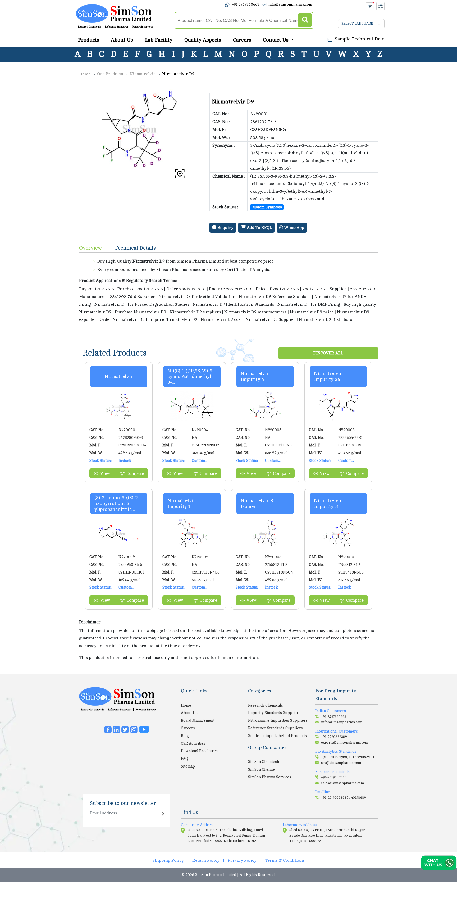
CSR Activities (193, 743)
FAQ (184, 758)
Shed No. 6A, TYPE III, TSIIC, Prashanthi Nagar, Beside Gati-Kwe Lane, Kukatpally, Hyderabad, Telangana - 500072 (327, 835)
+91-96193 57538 (334, 777)
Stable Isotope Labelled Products (277, 736)
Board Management (197, 720)
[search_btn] (305, 20)
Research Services (142, 27)
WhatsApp (293, 227)
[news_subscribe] (162, 814)
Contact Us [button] (276, 40)
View (105, 473)
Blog (185, 736)
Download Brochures (199, 751)
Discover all (328, 353)
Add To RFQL (259, 227)
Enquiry (225, 227)
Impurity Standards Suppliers (274, 713)
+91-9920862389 (334, 737)
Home (84, 74)
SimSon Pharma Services (269, 777)
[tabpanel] (228, 290)
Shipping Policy (168, 860)
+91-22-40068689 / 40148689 (343, 798)
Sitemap (188, 766)
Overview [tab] (90, 248)
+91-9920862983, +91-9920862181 (347, 757)
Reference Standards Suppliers (275, 728)
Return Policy (206, 860)
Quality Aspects (202, 40)
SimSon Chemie (261, 769)
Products (88, 40)
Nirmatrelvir (143, 73)
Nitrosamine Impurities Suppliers (278, 720)
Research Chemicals (89, 27)
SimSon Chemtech (263, 762)
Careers (242, 40)
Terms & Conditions (285, 860)
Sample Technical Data (360, 39)
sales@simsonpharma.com (342, 783)
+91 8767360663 (245, 5)
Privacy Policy (242, 860)
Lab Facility (158, 40)
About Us (122, 40)
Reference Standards (116, 27)
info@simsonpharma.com (290, 5)
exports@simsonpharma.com (344, 742)
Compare (135, 473)
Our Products (110, 73)
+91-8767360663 (333, 717)
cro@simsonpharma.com (341, 763)
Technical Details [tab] (135, 248)
